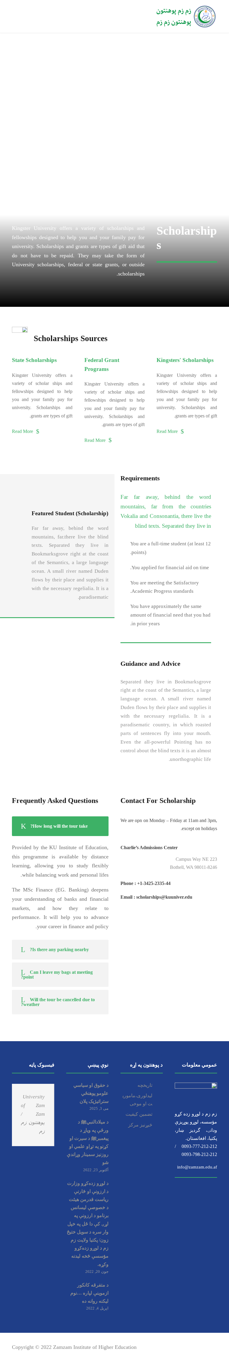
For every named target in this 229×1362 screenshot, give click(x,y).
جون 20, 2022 (97, 1271)
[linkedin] (194, 1347)
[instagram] (215, 1347)
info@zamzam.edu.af (197, 1164)
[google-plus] (183, 1347)
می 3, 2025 (99, 1108)
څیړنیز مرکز (140, 1124)
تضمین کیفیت (139, 1114)
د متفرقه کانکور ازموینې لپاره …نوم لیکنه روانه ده (89, 1293)
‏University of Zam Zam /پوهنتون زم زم (33, 1114)
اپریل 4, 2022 (97, 1308)
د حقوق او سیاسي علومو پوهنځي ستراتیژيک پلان (91, 1093)
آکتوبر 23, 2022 (96, 1170)
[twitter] (204, 1347)
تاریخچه (144, 1085)
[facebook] (173, 1347)
